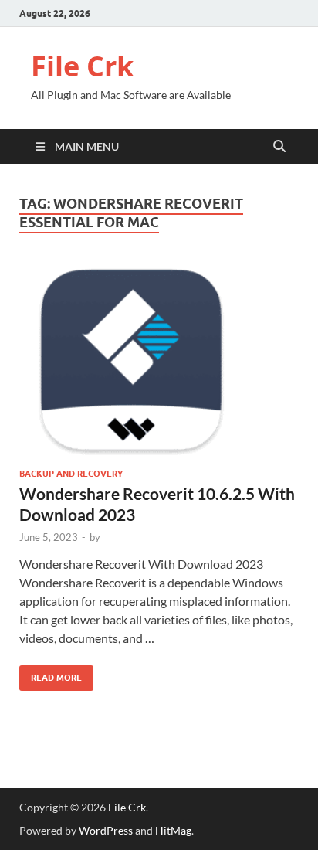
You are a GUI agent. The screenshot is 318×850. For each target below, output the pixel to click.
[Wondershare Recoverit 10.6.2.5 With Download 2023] (159, 360)
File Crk (82, 66)
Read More (50, 674)
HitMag (173, 830)
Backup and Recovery (71, 473)
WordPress (106, 830)
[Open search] (279, 147)
